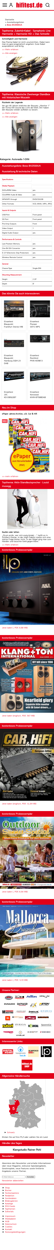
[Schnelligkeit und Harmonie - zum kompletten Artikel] (27, 73)
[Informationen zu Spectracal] (46, 1025)
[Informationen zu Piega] (20, 1025)
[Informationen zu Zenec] (45, 1032)
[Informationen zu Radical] (33, 1026)
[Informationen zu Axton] (31, 996)
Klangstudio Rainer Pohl (27, 1149)
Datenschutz (10, 1224)
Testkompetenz (12, 1193)
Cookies (8, 1226)
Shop (7, 1187)
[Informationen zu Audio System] (19, 998)
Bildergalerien (11, 1201)
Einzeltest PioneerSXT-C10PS (35, 324)
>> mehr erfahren (10, 476)
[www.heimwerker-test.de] (33, 1056)
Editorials (9, 1211)
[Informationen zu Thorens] (8, 1032)
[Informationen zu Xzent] (32, 1032)
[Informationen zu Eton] (44, 1004)
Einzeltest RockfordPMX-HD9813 (36, 358)
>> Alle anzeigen (9, 53)
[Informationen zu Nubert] (7, 1026)
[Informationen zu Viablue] (20, 1034)
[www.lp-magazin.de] (46, 1056)
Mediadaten (10, 1218)
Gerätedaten (10, 1198)
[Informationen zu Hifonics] (46, 1011)
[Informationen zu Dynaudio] (9, 1004)
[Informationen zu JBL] (7, 1019)
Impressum (10, 1216)
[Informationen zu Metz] (30, 1018)
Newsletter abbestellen (12, 1180)
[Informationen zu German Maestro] (7, 1012)
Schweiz (11, 1132)
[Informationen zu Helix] (33, 1012)
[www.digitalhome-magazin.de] (7, 1056)
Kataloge (9, 1203)
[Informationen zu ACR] (8, 998)
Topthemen (10, 1209)
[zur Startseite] (29, 5)
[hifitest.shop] (27, 1069)
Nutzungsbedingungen (15, 1232)
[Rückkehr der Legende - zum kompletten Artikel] (27, 136)
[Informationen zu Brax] (44, 996)
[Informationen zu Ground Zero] (20, 1011)
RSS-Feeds (10, 1206)
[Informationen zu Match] (17, 1017)
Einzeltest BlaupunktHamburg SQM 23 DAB (12, 359)
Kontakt (8, 1229)
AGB (7, 1221)
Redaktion (9, 1195)
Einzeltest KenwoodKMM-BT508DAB (38, 395)
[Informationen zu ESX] (33, 1005)
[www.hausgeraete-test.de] (20, 1056)
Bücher (8, 1190)
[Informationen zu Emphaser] (22, 1005)
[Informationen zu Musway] (43, 1017)
